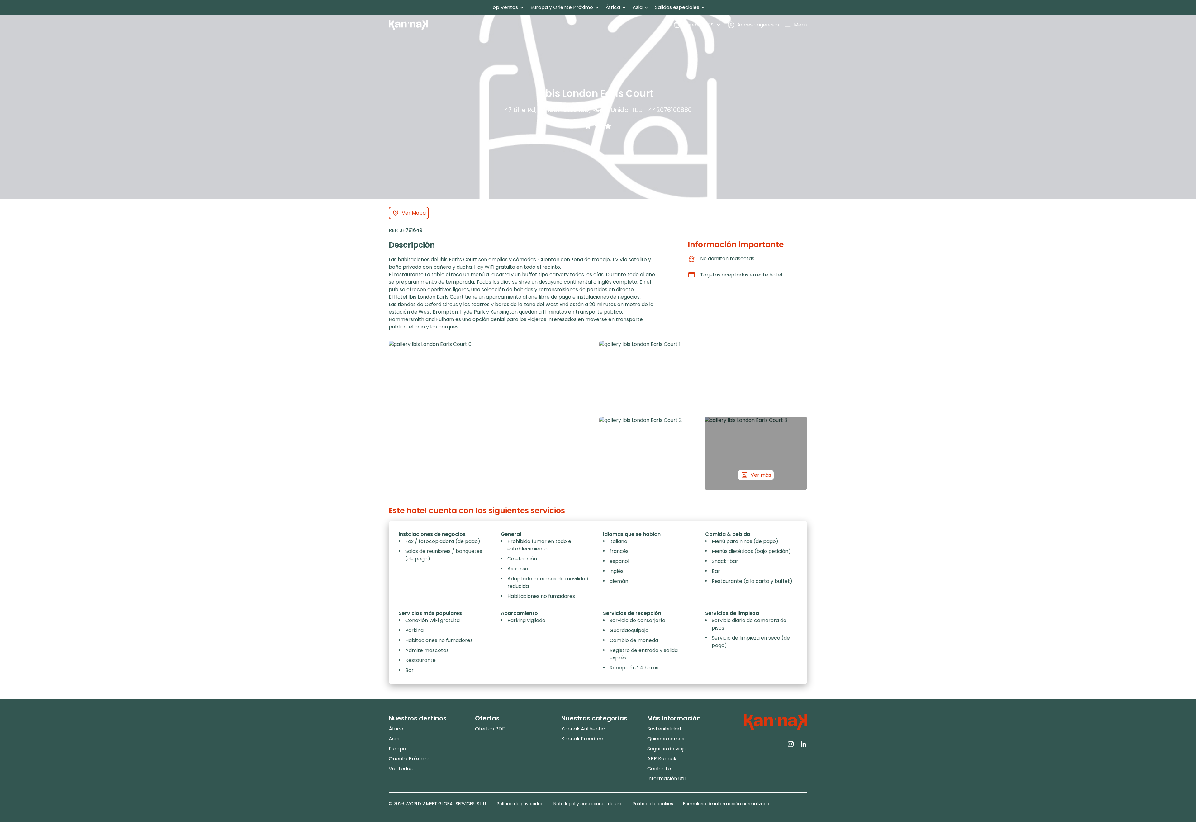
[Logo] (408, 25)
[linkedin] (803, 743)
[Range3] (608, 126)
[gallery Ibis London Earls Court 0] (493, 415)
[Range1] (588, 126)
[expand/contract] (521, 8)
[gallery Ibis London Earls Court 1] (703, 377)
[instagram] (791, 743)
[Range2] (598, 126)
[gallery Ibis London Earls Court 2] (650, 453)
